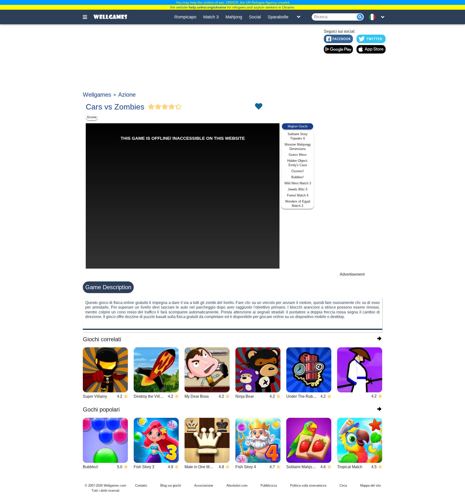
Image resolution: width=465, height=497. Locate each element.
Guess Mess (298, 154)
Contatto (141, 485)
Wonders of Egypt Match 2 (297, 204)
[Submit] (360, 17)
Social (255, 17)
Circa (343, 485)
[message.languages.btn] (373, 17)
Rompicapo (185, 17)
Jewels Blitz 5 (297, 189)
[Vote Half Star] (178, 106)
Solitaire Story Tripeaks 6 (298, 136)
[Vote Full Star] (151, 106)
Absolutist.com (237, 485)
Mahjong (233, 17)
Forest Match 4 (297, 195)
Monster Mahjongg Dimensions (297, 147)
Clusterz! (297, 171)
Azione (127, 94)
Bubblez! (297, 177)
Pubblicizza (269, 485)
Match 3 (211, 17)
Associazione (203, 485)
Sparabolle (278, 17)
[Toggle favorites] (258, 106)
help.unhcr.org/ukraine (207, 7)
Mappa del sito (370, 485)
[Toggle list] (298, 17)
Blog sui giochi (170, 485)
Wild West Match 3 (297, 183)
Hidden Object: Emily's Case (297, 163)
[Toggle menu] (88, 17)
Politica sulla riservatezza (308, 485)
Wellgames (97, 94)
